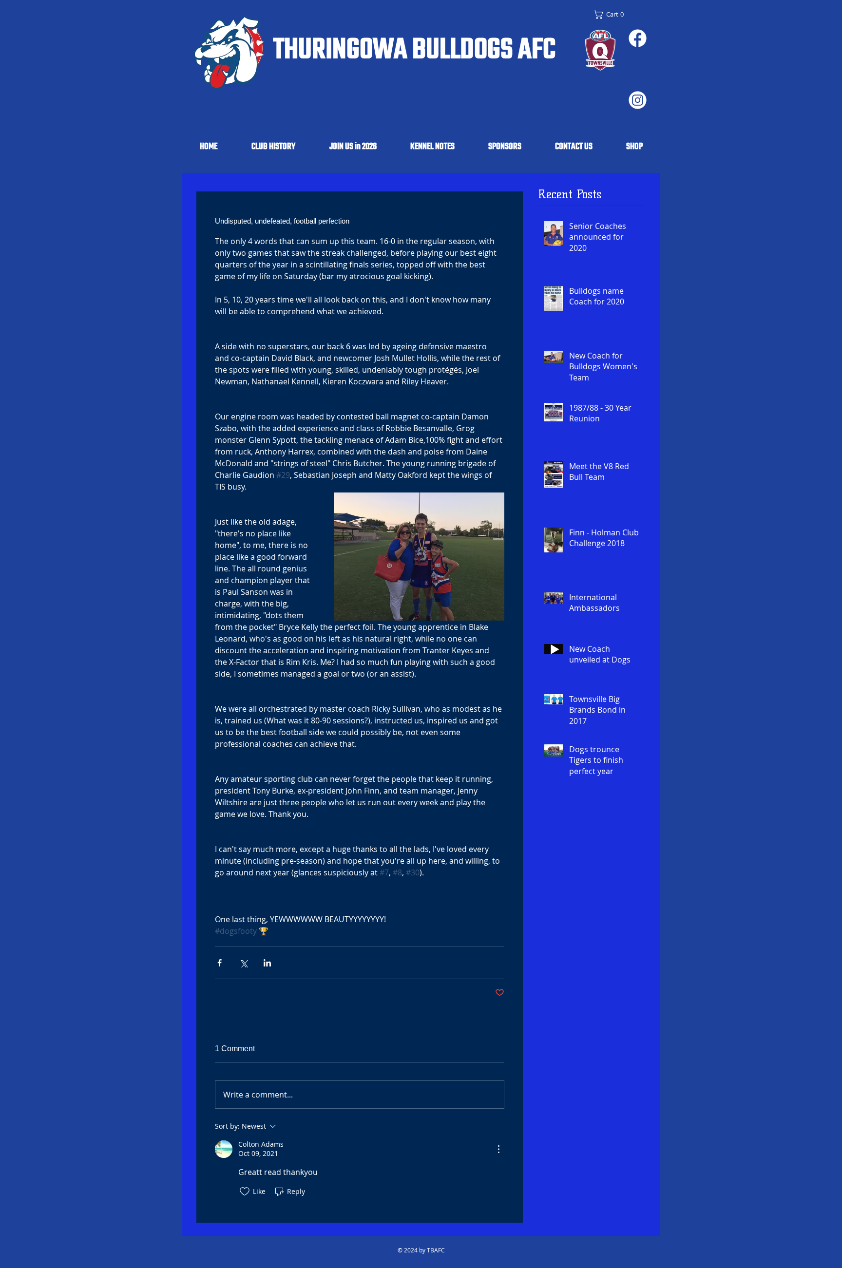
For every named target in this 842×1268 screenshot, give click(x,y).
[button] (611, 14)
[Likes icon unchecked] (244, 1191)
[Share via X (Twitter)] (243, 962)
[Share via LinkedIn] (267, 962)
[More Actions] (498, 1149)
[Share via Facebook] (219, 962)
